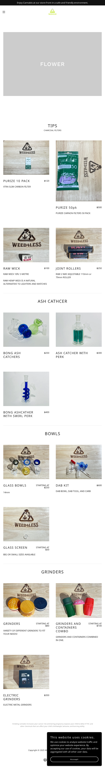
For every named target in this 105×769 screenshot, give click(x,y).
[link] (52, 12)
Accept (74, 759)
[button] (9, 12)
